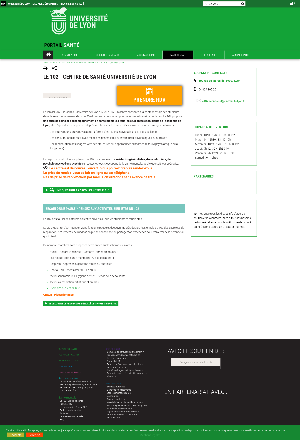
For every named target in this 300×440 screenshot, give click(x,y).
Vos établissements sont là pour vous (125, 402)
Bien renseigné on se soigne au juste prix (79, 384)
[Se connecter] (294, 4)
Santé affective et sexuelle (119, 408)
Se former (64, 413)
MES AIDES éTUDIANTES (45, 3)
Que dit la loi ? (113, 361)
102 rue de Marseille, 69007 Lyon (219, 81)
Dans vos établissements (119, 389)
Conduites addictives (117, 399)
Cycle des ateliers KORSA (65, 288)
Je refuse (34, 435)
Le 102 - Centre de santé (71, 400)
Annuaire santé (113, 383)
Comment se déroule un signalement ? (125, 351)
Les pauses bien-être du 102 (73, 407)
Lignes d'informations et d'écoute (123, 411)
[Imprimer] (46, 68)
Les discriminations (116, 358)
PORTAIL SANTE (52, 62)
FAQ (62, 419)
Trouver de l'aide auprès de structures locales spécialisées (125, 366)
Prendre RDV (66, 403)
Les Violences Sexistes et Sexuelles (123, 354)
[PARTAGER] (55, 68)
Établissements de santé (119, 392)
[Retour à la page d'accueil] (78, 20)
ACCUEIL (66, 62)
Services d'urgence (116, 386)
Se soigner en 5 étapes (69, 372)
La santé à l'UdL (66, 366)
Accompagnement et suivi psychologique (127, 405)
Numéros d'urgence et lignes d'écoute (125, 370)
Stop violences (113, 349)
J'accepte (15, 435)
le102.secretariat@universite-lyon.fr (223, 101)
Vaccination (113, 395)
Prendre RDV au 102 (71, 3)
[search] (224, 3)
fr (2, 3)
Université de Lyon (19, 3)
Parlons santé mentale (71, 410)
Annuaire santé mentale (71, 416)
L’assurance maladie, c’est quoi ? (75, 381)
